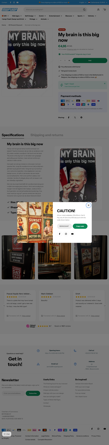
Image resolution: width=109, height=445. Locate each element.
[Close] (88, 205)
